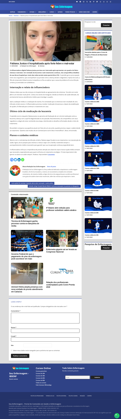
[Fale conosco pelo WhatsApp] (117, 415)
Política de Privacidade (37, 396)
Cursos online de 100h (92, 168)
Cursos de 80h (40, 380)
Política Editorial (61, 396)
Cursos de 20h (40, 373)
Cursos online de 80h (91, 190)
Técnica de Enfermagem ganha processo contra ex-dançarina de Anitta (25, 223)
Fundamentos (22, 12)
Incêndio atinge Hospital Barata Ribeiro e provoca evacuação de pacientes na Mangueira (54, 186)
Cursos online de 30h (91, 235)
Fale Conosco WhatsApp (43, 385)
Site (12, 345)
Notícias (12, 12)
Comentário (15, 311)
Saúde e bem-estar (84, 12)
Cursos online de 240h (92, 102)
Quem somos (13, 379)
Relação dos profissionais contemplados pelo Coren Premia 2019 (60, 284)
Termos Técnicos (70, 12)
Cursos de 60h (40, 378)
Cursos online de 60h (91, 213)
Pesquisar (106, 25)
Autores (60, 12)
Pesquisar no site (90, 22)
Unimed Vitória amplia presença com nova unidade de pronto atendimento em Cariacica (27, 289)
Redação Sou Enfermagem (28, 66)
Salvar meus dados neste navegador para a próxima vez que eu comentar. (36, 350)
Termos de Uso (50, 396)
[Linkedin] (19, 159)
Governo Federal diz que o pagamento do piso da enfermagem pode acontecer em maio (26, 256)
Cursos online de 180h (92, 124)
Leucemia (51, 154)
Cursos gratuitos (41, 371)
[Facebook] (11, 159)
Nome (13, 327)
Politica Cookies (73, 396)
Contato (94, 12)
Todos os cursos (41, 383)
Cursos (52, 12)
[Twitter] (15, 159)
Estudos (32, 12)
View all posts (51, 166)
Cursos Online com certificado (98, 33)
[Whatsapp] (22, 159)
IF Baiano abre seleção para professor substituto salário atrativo (61, 209)
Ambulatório (42, 12)
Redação (82, 396)
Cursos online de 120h (92, 146)
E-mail (13, 336)
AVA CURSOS (12, 1)
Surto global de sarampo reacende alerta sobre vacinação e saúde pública (32, 183)
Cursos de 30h (40, 376)
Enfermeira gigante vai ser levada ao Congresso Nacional (61, 250)
